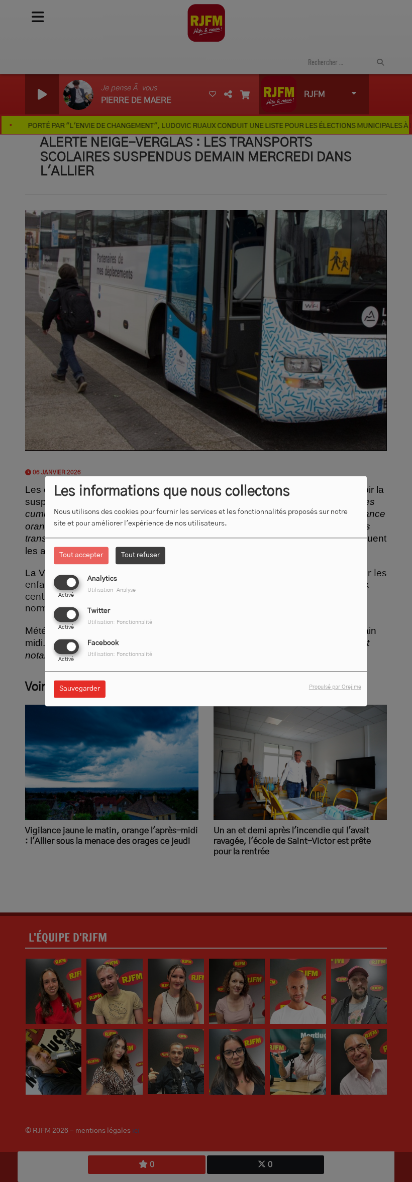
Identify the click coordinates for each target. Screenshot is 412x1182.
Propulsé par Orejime (335, 687)
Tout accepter (81, 555)
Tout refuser (140, 555)
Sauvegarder (79, 688)
